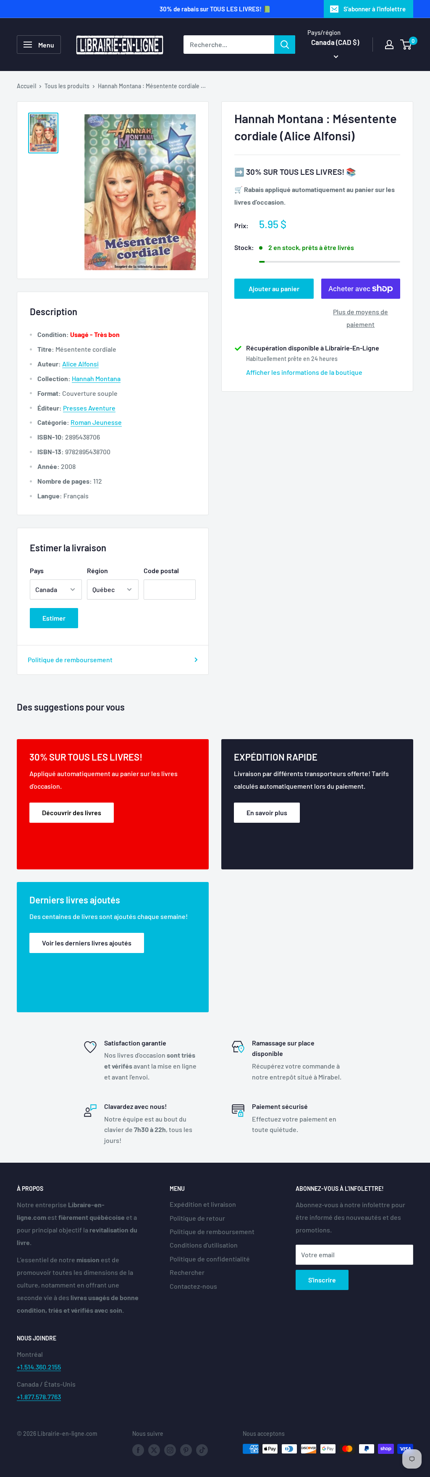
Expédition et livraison (203, 1204)
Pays (37, 570)
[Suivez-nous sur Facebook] (138, 1450)
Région (97, 570)
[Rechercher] (284, 44)
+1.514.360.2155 (39, 1367)
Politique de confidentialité (210, 1259)
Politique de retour (197, 1218)
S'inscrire (322, 1280)
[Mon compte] (389, 44)
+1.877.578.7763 (39, 1397)
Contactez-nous (193, 1286)
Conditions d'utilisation (204, 1245)
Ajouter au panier (274, 288)
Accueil (26, 86)
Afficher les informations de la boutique (304, 372)
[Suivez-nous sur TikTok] (202, 1450)
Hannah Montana (96, 378)
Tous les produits (67, 86)
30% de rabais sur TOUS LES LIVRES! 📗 (215, 9)
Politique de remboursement (70, 659)
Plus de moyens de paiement (360, 318)
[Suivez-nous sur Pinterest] (186, 1450)
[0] (406, 44)
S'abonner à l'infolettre (374, 9)
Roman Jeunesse (96, 422)
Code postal (161, 570)
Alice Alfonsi (80, 364)
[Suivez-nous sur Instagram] (170, 1450)
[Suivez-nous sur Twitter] (154, 1450)
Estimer (54, 618)
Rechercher (187, 1272)
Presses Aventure (89, 408)
